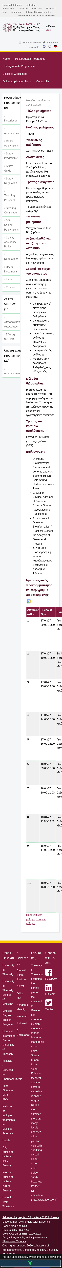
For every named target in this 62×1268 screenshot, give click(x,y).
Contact (10, 287)
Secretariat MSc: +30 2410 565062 (36, 15)
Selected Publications (19, 7)
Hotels (6, 1140)
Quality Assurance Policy (10, 242)
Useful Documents (11, 269)
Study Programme (11, 155)
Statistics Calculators (15, 73)
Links (9, 279)
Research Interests (12, 5)
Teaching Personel (9, 197)
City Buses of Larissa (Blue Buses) (7, 1156)
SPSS (20, 986)
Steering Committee (10, 210)
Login (48, 30)
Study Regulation (10, 180)
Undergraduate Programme (19, 66)
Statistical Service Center (38, 12)
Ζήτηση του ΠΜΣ (9, 336)
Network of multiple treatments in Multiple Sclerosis (8, 1120)
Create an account (31, 42)
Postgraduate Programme (30, 58)
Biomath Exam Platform (21, 975)
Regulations (11, 259)
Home (6, 58)
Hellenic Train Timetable (8, 1202)
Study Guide (8, 168)
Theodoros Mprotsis (14, 1241)
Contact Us (42, 81)
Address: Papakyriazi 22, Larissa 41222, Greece (30, 1217)
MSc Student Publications (11, 225)
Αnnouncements (12, 133)
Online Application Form (17, 81)
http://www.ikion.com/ (44, 1199)
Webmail (22, 1016)
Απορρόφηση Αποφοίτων (12, 324)
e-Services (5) (22, 958)
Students (16, 12)
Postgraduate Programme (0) (12, 102)
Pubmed (22, 1023)
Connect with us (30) (50, 958)
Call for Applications (11, 143)
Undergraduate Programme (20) (12, 355)
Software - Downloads (30, 8)
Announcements (12, 373)
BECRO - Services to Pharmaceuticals (12, 1070)
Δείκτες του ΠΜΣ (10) (10, 304)
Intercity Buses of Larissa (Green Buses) (7, 1181)
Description (11, 120)
